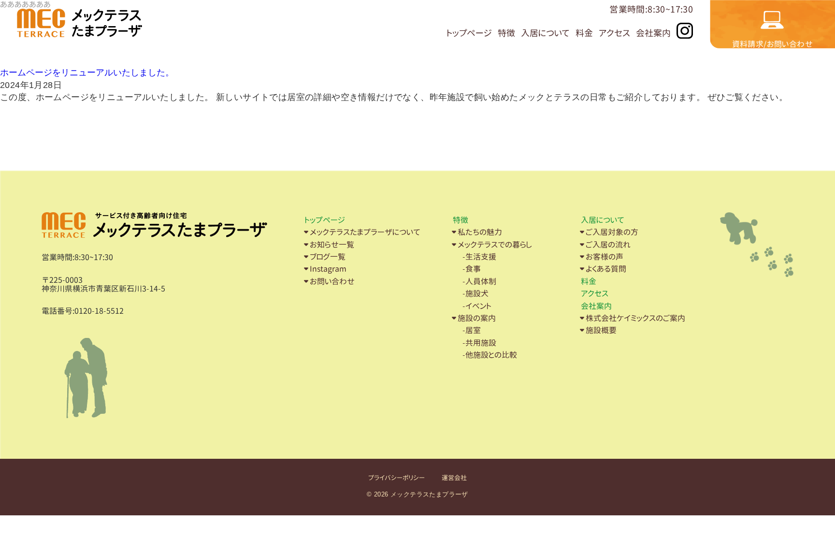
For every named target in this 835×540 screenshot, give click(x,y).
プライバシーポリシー (396, 478)
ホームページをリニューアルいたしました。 (87, 72)
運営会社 (454, 478)
